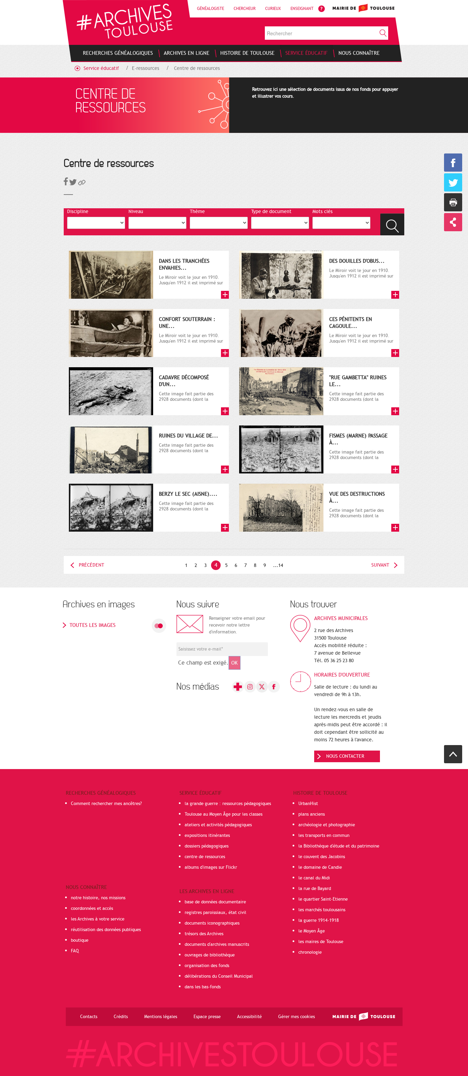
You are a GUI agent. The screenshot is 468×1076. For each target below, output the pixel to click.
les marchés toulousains (321, 910)
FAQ (75, 951)
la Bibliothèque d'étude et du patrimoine (338, 846)
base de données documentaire (215, 902)
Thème (197, 211)
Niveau (135, 211)
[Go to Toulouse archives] (124, 21)
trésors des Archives (204, 934)
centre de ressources (205, 856)
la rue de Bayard (314, 888)
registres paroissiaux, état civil (215, 912)
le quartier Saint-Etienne (323, 899)
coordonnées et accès (92, 908)
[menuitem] (117, 53)
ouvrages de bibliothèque (210, 955)
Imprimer (453, 202)
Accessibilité (249, 1016)
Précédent (91, 565)
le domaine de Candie (320, 867)
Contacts (88, 1016)
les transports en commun (323, 835)
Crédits (121, 1016)
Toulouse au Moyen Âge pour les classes (223, 814)
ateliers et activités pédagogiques (218, 825)
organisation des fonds (207, 965)
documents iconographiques (212, 923)
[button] (82, 184)
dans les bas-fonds (203, 987)
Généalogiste (210, 8)
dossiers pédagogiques (207, 846)
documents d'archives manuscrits (217, 944)
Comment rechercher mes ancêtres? (106, 803)
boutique (79, 940)
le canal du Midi (314, 878)
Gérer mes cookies (296, 1016)
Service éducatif (101, 68)
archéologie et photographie (326, 825)
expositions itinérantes (207, 835)
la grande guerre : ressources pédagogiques (228, 803)
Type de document (271, 211)
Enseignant (302, 8)
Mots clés (322, 211)
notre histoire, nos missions (98, 898)
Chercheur (245, 8)
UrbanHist (308, 803)
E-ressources (145, 68)
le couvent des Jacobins (321, 856)
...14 (278, 565)
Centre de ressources (197, 68)
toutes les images (92, 625)
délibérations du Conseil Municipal (219, 976)
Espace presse (207, 1016)
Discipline (77, 211)
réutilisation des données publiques (106, 929)
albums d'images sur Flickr (211, 867)
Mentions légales (160, 1016)
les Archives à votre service (97, 919)
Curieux (273, 8)
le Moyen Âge (311, 931)
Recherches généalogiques (101, 793)
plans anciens (311, 814)
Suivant (380, 565)
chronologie (310, 952)
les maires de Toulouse (320, 941)
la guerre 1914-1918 (318, 920)
